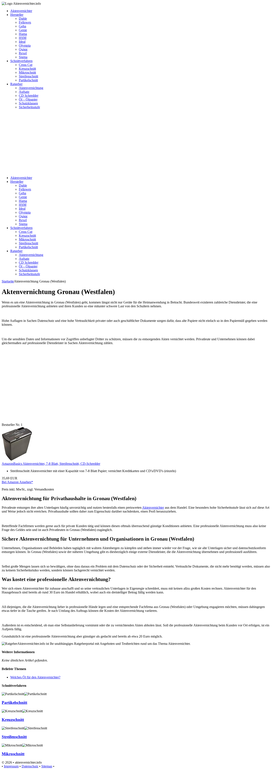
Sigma (23, 57)
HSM (22, 38)
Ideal (22, 41)
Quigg (23, 49)
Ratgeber (16, 84)
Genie (23, 30)
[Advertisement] (137, 142)
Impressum (11, 766)
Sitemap (46, 766)
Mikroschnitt (27, 72)
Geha (22, 26)
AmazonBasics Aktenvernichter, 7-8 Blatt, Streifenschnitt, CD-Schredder (51, 463)
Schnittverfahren (21, 61)
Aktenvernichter (21, 11)
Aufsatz (24, 92)
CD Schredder (28, 95)
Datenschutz (30, 766)
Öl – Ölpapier (28, 99)
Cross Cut (25, 65)
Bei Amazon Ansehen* (17, 482)
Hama (23, 34)
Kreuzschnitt (27, 68)
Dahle (23, 18)
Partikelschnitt (28, 80)
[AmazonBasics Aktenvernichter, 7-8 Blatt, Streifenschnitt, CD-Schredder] (17, 460)
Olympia (25, 45)
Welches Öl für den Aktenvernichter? (35, 677)
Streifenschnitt (28, 76)
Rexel (23, 53)
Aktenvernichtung (31, 88)
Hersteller (16, 14)
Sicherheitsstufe (29, 107)
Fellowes (25, 22)
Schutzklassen (28, 103)
